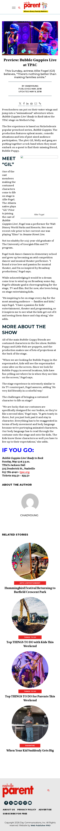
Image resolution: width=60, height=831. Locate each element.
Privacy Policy (26, 809)
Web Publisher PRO (41, 825)
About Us (9, 809)
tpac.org (24, 472)
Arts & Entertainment (30, 583)
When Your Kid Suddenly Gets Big (30, 750)
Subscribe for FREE (15, 813)
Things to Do (30, 637)
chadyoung (29, 515)
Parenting (30, 746)
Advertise (45, 809)
